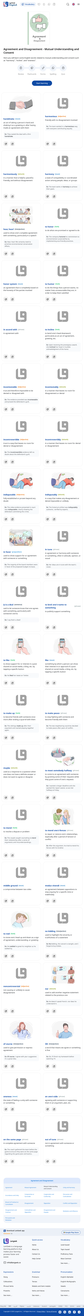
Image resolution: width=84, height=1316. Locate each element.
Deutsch (44, 1306)
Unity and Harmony (69, 1187)
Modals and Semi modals (41, 1286)
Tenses (34, 1281)
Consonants (65, 1291)
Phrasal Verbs (9, 1286)
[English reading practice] (54, 4)
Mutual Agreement (30, 1187)
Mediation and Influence (70, 1211)
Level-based (65, 1245)
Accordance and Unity (12, 1195)
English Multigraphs (68, 1281)
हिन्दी (10, 1306)
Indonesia (36, 1306)
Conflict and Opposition (70, 1203)
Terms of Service (52, 1311)
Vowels (63, 1286)
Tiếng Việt (3, 1306)
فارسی (29, 1306)
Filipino (22, 1306)
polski (78, 1306)
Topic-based (65, 1249)
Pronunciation (67, 1272)
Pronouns (35, 1277)
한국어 (72, 1306)
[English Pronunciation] (49, 4)
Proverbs (7, 1291)
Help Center (36, 1259)
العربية (15, 1306)
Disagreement (29, 1203)
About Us (35, 1249)
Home (34, 1245)
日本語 (60, 1306)
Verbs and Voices (38, 1291)
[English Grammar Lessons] (39, 4)
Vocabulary (65, 1240)
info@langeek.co (14, 1262)
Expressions (9, 1272)
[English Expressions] (44, 4)
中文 (66, 1306)
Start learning (42, 83)
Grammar (36, 1272)
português (53, 1306)
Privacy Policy (41, 1311)
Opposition (47, 1203)
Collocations (8, 1281)
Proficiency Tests (67, 1254)
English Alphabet (67, 1277)
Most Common (66, 1259)
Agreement (8, 1187)
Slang (6, 1277)
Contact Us (36, 1254)
